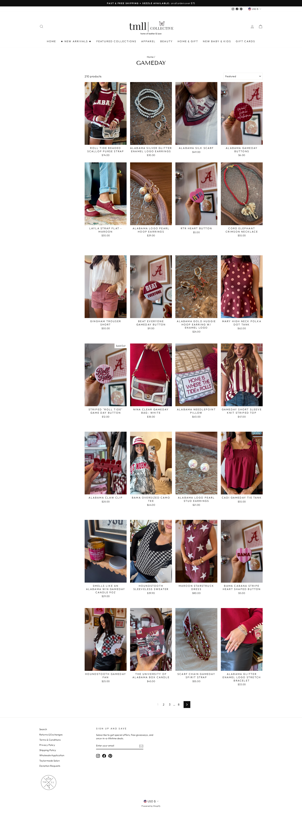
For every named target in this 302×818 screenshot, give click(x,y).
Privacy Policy (47, 744)
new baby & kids (217, 41)
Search (43, 729)
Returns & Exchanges (51, 734)
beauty (166, 41)
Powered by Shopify (151, 806)
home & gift (188, 41)
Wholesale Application (51, 755)
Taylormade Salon (49, 760)
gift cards (245, 41)
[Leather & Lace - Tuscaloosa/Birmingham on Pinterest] (110, 756)
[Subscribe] (141, 746)
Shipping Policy (47, 750)
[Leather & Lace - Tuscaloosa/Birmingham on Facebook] (104, 756)
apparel (148, 41)
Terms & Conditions (50, 739)
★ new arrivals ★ (76, 41)
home (51, 41)
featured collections (116, 41)
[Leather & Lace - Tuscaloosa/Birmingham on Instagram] (98, 756)
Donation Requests (49, 765)
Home (150, 56)
